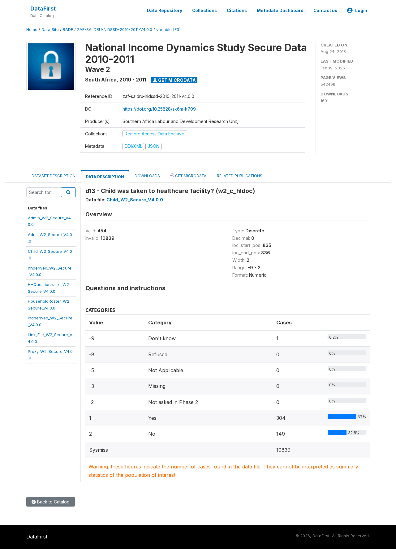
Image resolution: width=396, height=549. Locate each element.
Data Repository (164, 10)
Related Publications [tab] (239, 175)
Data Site (50, 29)
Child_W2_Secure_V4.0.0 (134, 199)
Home (31, 29)
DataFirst (43, 8)
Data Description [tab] (105, 176)
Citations (237, 10)
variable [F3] (168, 29)
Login (361, 10)
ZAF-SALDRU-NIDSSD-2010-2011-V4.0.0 (114, 29)
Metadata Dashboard (280, 10)
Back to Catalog (53, 501)
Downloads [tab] (147, 175)
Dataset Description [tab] (53, 175)
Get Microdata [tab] (190, 175)
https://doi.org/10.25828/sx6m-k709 (159, 109)
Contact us (325, 10)
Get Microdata (176, 80)
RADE (68, 29)
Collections (204, 10)
